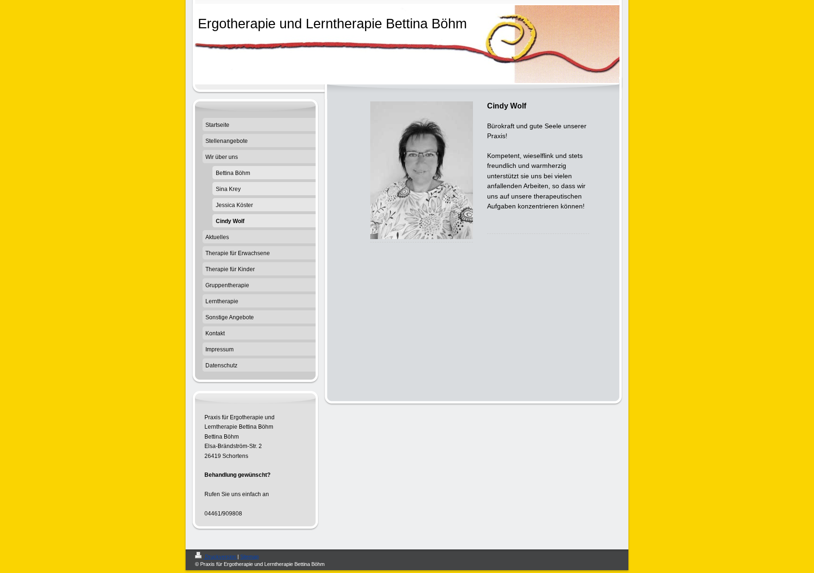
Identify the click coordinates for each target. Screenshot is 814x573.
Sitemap (249, 556)
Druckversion (220, 556)
